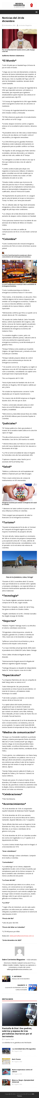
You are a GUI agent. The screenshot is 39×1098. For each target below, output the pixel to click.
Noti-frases (16, 1059)
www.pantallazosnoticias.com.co (22, 936)
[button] (36, 11)
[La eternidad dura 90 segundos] (6, 1053)
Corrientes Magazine (25, 25)
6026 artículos (32, 960)
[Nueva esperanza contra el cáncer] (6, 1074)
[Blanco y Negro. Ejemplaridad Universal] (6, 1084)
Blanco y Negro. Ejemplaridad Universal (23, 1081)
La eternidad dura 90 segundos (24, 1049)
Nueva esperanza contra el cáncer (22, 1070)
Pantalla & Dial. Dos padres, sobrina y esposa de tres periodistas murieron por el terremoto (17, 1032)
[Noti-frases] (6, 1063)
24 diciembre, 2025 (9, 25)
